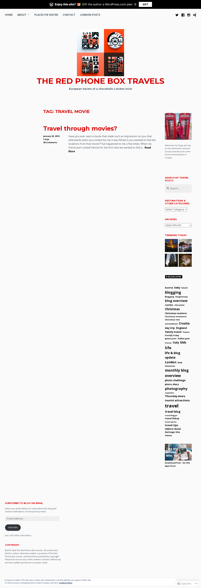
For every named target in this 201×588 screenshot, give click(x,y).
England (181, 328)
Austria (169, 287)
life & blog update (172, 355)
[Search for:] (178, 188)
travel (172, 406)
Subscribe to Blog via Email (24, 503)
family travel (173, 332)
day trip (170, 328)
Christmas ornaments (176, 316)
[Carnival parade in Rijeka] (185, 246)
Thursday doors (175, 396)
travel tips (171, 425)
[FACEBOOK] (183, 14)
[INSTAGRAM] (188, 14)
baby (177, 287)
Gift (145, 4)
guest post (171, 338)
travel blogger (171, 415)
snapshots (169, 393)
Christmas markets (176, 313)
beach (185, 288)
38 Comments (50, 142)
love (180, 362)
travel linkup (172, 418)
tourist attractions (177, 400)
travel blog (172, 411)
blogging (173, 292)
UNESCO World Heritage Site (173, 430)
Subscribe (13, 527)
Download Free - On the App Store (177, 464)
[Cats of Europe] (185, 261)
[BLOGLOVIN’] (194, 14)
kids (183, 342)
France (186, 332)
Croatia (184, 323)
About (21, 14)
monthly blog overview (177, 373)
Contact (69, 14)
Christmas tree (172, 319)
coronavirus (171, 323)
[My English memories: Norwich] (171, 246)
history (168, 343)
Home (9, 14)
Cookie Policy (65, 583)
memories (170, 366)
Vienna (168, 435)
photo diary (172, 384)
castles (169, 304)
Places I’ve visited (46, 14)
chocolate (179, 305)
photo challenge (175, 380)
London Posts (90, 14)
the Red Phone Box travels (100, 81)
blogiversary (181, 297)
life (168, 347)
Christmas (172, 309)
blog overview (176, 301)
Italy (176, 342)
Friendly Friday (172, 335)
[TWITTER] (177, 14)
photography (176, 388)
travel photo (171, 422)
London (170, 362)
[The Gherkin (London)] (171, 261)
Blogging (169, 296)
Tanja (46, 139)
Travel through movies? (80, 128)
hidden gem (184, 338)
